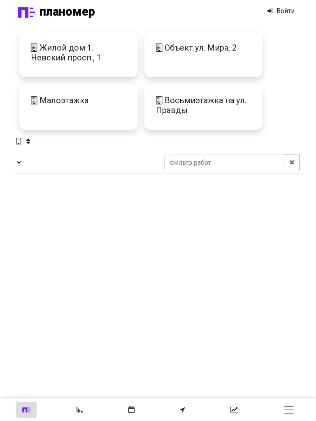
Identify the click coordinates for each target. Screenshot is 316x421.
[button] (182, 410)
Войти (285, 11)
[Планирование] (131, 410)
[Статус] (26, 410)
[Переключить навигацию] (289, 410)
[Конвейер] (79, 410)
